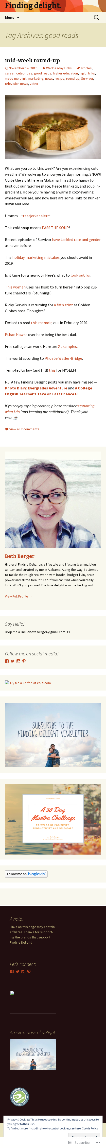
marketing (35, 78)
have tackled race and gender (76, 239)
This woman (15, 287)
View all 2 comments (24, 429)
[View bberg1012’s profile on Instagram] (18, 661)
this (52, 370)
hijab (83, 73)
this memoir (41, 322)
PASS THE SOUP (55, 227)
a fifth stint (63, 304)
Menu (10, 17)
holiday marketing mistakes (36, 257)
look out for (80, 275)
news (49, 78)
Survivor (87, 78)
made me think (16, 78)
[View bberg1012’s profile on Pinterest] (24, 661)
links (91, 73)
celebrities (24, 73)
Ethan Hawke (16, 334)
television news (16, 83)
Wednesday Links (59, 68)
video (34, 83)
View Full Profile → (18, 596)
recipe (59, 78)
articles (86, 68)
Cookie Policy (90, 1128)
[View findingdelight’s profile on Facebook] (7, 661)
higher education (65, 73)
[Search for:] (97, 17)
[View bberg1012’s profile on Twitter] (17, 972)
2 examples (67, 346)
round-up (72, 78)
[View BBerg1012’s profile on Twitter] (13, 661)
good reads (42, 73)
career (10, 73)
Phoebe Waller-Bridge (63, 358)
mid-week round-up (32, 60)
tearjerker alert (36, 215)
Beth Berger (20, 556)
